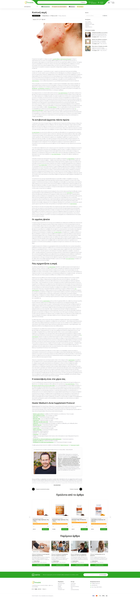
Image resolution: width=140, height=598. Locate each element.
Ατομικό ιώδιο (36, 428)
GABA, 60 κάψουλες (76, 519)
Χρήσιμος (72, 6)
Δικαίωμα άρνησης (75, 589)
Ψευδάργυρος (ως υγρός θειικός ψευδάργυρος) (43, 442)
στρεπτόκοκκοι (71, 360)
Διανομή (60, 585)
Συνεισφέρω (103, 574)
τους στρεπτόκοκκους (62, 93)
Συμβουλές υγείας (36, 15)
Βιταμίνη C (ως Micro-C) (38, 440)
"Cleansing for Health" (74, 445)
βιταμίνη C (47, 88)
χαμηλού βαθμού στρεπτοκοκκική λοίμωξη (62, 59)
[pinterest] (41, 19)
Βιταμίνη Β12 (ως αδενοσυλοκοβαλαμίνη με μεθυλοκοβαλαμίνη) (47, 439)
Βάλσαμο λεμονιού (37, 424)
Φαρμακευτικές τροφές (89, 24)
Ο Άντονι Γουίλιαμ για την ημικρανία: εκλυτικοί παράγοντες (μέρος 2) (59, 555)
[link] (44, 19)
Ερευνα (83, 2)
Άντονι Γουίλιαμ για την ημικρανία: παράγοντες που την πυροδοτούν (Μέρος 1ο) (78, 555)
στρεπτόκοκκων (73, 203)
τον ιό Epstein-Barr (43, 164)
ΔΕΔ (72, 588)
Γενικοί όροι (73, 583)
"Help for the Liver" (64, 445)
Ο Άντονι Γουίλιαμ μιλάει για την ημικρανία (97, 555)
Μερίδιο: (34, 19)
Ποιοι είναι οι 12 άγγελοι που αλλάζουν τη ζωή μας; (100, 46)
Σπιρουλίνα (35, 434)
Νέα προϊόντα (46, 6)
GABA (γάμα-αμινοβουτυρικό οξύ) (40, 421)
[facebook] (37, 19)
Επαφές (59, 586)
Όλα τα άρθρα (88, 21)
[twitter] (39, 19)
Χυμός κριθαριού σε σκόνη (39, 415)
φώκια (43, 88)
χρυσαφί (40, 88)
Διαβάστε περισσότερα (41, 565)
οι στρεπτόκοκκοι (70, 158)
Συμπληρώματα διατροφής (38, 518)
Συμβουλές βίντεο (88, 26)
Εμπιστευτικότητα (75, 586)
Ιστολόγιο (81, 6)
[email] (43, 19)
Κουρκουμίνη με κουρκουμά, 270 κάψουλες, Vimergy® (60, 520)
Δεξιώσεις (87, 25)
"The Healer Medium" (52, 107)
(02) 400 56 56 (94, 585)
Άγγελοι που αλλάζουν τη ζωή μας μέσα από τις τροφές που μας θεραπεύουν (100, 39)
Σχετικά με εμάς (61, 583)
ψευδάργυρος (35, 88)
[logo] (29, 2)
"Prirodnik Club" (61, 589)
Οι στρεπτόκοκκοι (36, 132)
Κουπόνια (60, 588)
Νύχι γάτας (35, 417)
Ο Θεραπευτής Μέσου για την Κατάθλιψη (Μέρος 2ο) (100, 32)
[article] (88, 34)
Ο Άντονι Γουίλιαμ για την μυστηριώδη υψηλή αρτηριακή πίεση (40, 555)
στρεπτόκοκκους (35, 80)
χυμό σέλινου (70, 192)
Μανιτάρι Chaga (36, 418)
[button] (110, 517)
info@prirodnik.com (96, 583)
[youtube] (35, 589)
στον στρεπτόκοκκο (70, 258)
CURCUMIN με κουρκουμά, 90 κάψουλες (40, 520)
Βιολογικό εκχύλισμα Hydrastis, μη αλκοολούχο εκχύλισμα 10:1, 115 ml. (98, 520)
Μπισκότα (73, 585)
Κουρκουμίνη (36, 420)
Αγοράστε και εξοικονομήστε (59, 6)
